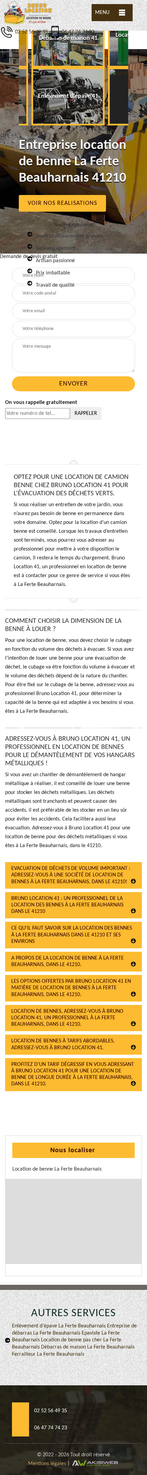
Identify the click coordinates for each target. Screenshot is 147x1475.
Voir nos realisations (62, 203)
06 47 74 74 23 (78, 32)
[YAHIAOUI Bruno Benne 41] (28, 12)
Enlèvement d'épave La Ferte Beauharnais (59, 1326)
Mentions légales (47, 1463)
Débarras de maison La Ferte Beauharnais (87, 1347)
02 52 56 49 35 (31, 32)
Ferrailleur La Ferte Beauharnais (48, 1354)
